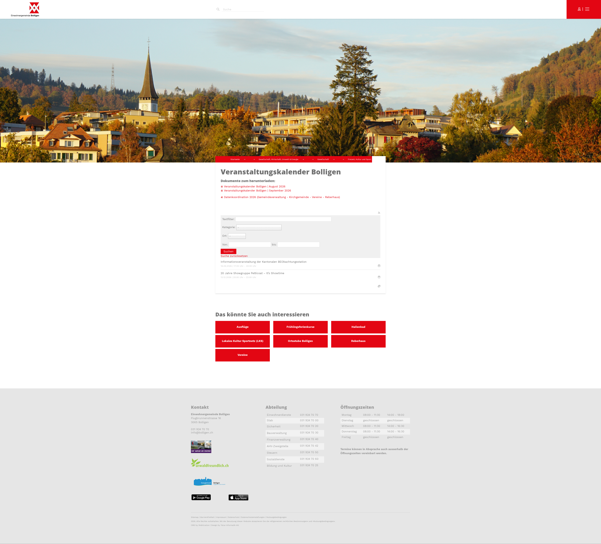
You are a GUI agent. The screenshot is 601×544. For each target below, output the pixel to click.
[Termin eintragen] (379, 266)
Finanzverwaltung (278, 439)
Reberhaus (358, 341)
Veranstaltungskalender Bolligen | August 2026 (254, 186)
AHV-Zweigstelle (277, 446)
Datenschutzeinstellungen (253, 517)
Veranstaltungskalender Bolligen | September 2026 (257, 190)
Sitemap (195, 517)
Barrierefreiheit (207, 517)
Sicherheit (273, 426)
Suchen (218, 9)
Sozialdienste (276, 459)
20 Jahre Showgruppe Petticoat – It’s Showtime (252, 273)
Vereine (243, 354)
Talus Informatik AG (230, 525)
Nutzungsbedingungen (276, 517)
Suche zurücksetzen (234, 256)
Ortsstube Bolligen (300, 341)
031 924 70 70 (200, 429)
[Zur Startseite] (25, 9)
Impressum (221, 517)
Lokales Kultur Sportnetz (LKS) (242, 341)
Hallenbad (358, 326)
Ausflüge (243, 326)
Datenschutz (233, 517)
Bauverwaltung (277, 433)
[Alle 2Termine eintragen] (379, 286)
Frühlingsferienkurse (300, 326)
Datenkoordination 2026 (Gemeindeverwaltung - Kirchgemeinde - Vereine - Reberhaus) (282, 197)
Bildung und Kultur (279, 465)
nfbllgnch (202, 432)
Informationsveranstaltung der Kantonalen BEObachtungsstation (264, 261)
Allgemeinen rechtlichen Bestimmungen (289, 521)
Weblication (203, 525)
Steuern (272, 452)
